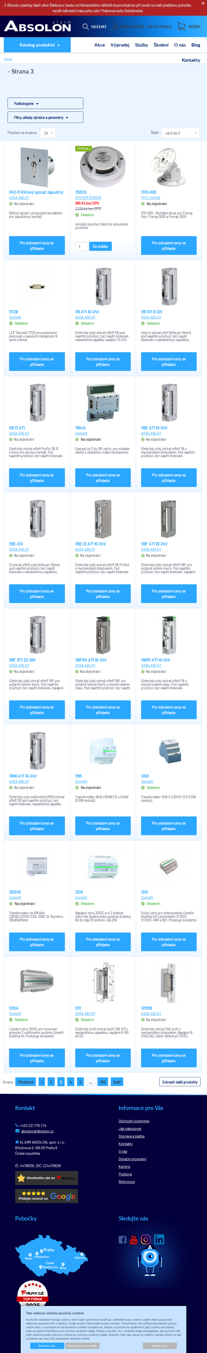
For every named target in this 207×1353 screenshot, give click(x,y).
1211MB (146, 1008)
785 (103, 1081)
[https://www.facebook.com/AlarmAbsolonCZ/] (122, 1240)
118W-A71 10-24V (23, 776)
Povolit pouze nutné (82, 1345)
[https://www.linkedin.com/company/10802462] (159, 1239)
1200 (145, 776)
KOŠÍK (195, 26)
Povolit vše (47, 1345)
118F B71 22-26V (22, 659)
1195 (78, 776)
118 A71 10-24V (87, 311)
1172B (13, 311)
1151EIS (81, 192)
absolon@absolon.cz (37, 1130)
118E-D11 (15, 543)
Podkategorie (24, 103)
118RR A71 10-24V (155, 659)
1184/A (80, 427)
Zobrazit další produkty (180, 1081)
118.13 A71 (17, 427)
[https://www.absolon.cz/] (37, 26)
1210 (144, 892)
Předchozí (25, 1081)
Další (117, 1081)
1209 (79, 892)
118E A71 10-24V (154, 427)
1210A (13, 1008)
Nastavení (159, 1345)
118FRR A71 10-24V (91, 659)
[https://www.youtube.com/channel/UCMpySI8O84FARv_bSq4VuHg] (134, 1240)
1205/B (15, 892)
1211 (78, 1008)
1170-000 (148, 192)
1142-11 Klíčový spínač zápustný (36, 192)
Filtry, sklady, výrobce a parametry (38, 117)
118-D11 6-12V (151, 311)
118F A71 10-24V (154, 543)
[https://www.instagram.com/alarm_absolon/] (146, 1239)
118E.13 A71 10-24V (90, 543)
